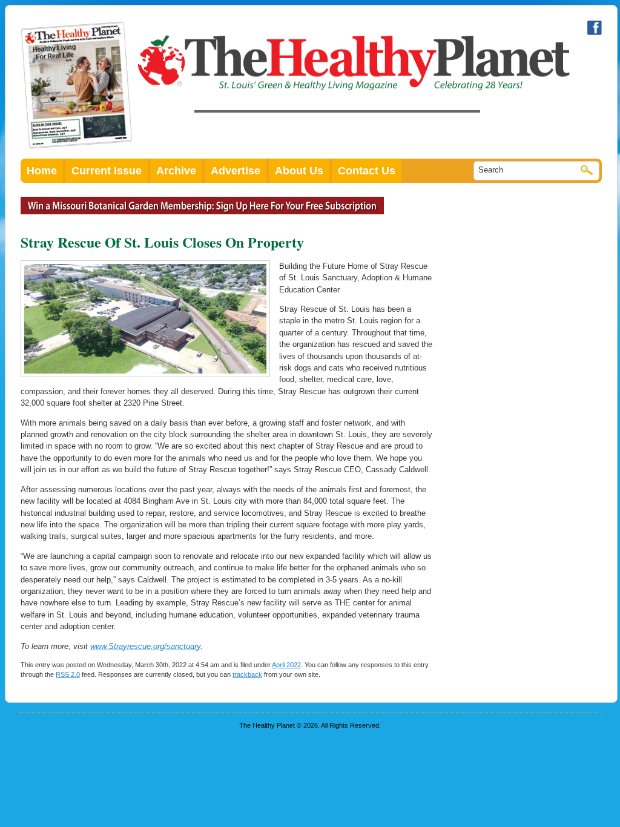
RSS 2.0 (68, 674)
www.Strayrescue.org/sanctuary (145, 646)
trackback (247, 674)
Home (42, 171)
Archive (176, 171)
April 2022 (286, 664)
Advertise (235, 171)
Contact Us (366, 171)
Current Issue (106, 171)
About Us (299, 171)
